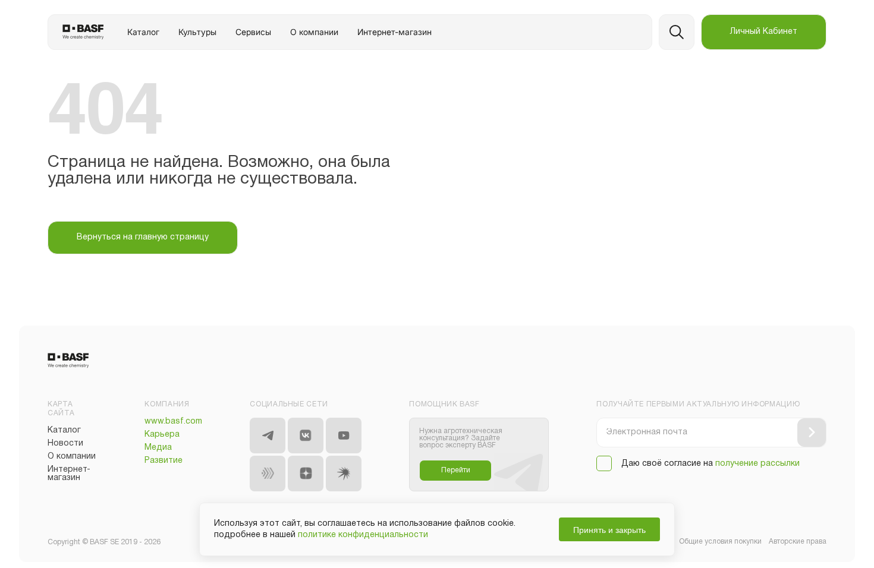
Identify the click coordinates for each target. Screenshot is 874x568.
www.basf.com (173, 421)
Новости (65, 443)
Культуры (197, 32)
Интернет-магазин (394, 32)
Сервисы (253, 32)
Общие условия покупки (720, 541)
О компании (314, 32)
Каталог (143, 32)
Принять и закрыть (609, 529)
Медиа (158, 448)
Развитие (163, 461)
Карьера (162, 434)
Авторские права (797, 541)
